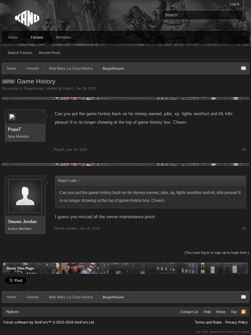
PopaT (68, 88)
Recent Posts (49, 53)
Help (207, 312)
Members (63, 37)
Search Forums (20, 53)
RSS (243, 311)
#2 (244, 228)
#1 (244, 149)
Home (13, 37)
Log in (235, 4)
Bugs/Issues (34, 88)
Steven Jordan (22, 221)
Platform (12, 312)
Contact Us (189, 312)
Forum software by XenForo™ (49, 322)
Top (234, 312)
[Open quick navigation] (243, 68)
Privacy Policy (236, 322)
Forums (37, 37)
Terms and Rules (208, 322)
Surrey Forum (238, 332)
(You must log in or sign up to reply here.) (216, 253)
